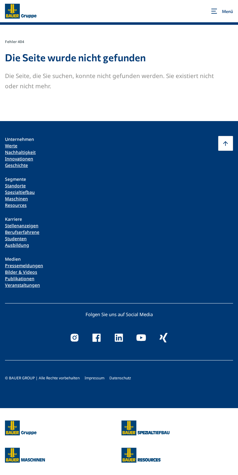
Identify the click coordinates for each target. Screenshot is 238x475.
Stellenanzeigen (21, 226)
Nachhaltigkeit (20, 152)
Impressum (94, 378)
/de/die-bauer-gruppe (14, 428)
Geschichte (16, 165)
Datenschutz (120, 378)
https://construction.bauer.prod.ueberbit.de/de (145, 424)
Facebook (97, 338)
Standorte (15, 186)
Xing (164, 338)
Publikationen (19, 278)
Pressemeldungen (24, 265)
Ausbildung (17, 245)
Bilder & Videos (21, 272)
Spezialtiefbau (20, 192)
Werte (11, 146)
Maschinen (16, 199)
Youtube (141, 338)
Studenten (16, 239)
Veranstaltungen (22, 285)
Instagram (74, 338)
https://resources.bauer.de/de (141, 451)
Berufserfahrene (22, 232)
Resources (16, 205)
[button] (225, 143)
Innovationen (19, 159)
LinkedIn (119, 338)
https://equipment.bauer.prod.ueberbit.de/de (25, 451)
